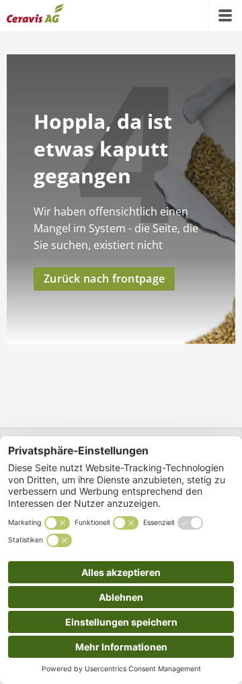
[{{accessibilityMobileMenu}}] (225, 15)
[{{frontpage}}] (35, 15)
